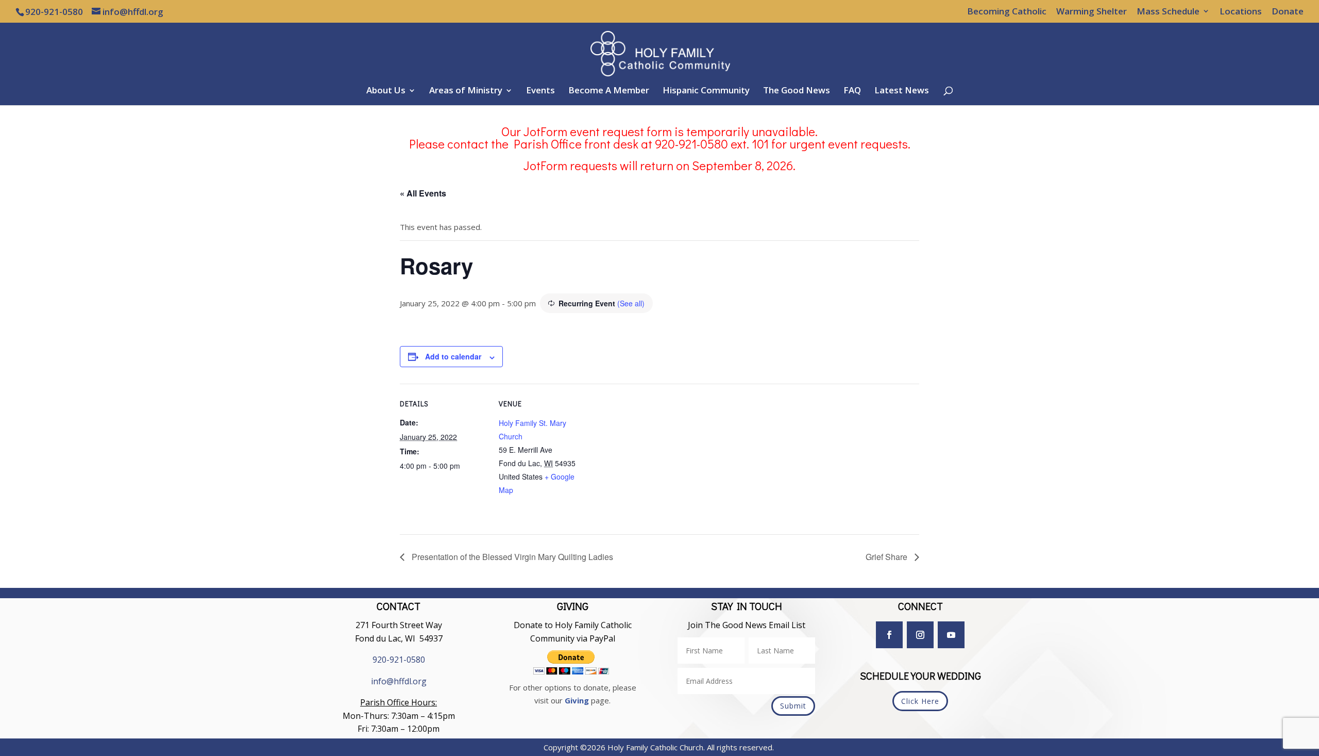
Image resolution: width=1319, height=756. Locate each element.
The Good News (796, 91)
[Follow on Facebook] (889, 634)
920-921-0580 (399, 659)
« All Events (423, 193)
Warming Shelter (1091, 12)
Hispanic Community (706, 91)
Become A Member (608, 91)
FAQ (852, 91)
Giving (577, 700)
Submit (793, 706)
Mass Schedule (1168, 12)
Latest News (901, 91)
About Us (385, 91)
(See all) (631, 303)
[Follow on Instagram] (920, 634)
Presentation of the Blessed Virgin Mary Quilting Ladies (511, 557)
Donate (1288, 12)
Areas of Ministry (465, 91)
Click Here (920, 701)
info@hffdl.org (399, 681)
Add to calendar (453, 356)
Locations (1241, 12)
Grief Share (887, 557)
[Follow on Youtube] (951, 634)
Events (540, 91)
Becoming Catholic (1006, 12)
